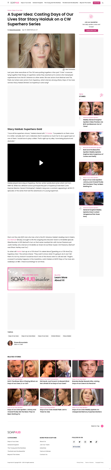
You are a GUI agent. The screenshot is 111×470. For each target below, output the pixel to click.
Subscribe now (91, 30)
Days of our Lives (26, 2)
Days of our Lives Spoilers (90, 177)
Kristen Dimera (55, 336)
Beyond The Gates (85, 2)
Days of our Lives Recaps (15, 379)
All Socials (76, 447)
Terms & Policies (45, 451)
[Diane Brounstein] (11, 343)
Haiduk (19, 251)
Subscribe (97, 3)
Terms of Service (89, 462)
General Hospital (38, 2)
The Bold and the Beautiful (70, 2)
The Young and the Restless (52, 2)
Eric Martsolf (12, 240)
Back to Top (95, 426)
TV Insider (48, 133)
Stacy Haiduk (67, 336)
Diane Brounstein (15, 30)
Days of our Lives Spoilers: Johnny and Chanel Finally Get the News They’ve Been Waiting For (22, 412)
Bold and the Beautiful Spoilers (92, 147)
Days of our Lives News (28, 336)
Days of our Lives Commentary (49, 379)
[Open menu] (8, 3)
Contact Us (43, 454)
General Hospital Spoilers (90, 117)
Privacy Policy (80, 462)
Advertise (43, 448)
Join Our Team (44, 445)
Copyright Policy (99, 462)
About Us (43, 441)
